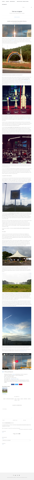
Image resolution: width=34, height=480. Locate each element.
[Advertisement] (5, 457)
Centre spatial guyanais (26, 80)
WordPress (25, 477)
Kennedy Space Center (23, 350)
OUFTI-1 (13, 40)
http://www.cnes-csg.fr (14, 378)
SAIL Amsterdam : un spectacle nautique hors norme (11, 428)
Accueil (3, 1)
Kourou (18, 17)
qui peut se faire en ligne (26, 119)
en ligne (13, 374)
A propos (7, 1)
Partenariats (4, 4)
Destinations (12, 1)
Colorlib (20, 477)
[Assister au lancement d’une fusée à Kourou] (17, 30)
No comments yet (16, 396)
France (15, 17)
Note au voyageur (17, 11)
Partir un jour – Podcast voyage (22, 1)
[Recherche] (31, 7)
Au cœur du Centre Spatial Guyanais (25, 429)
